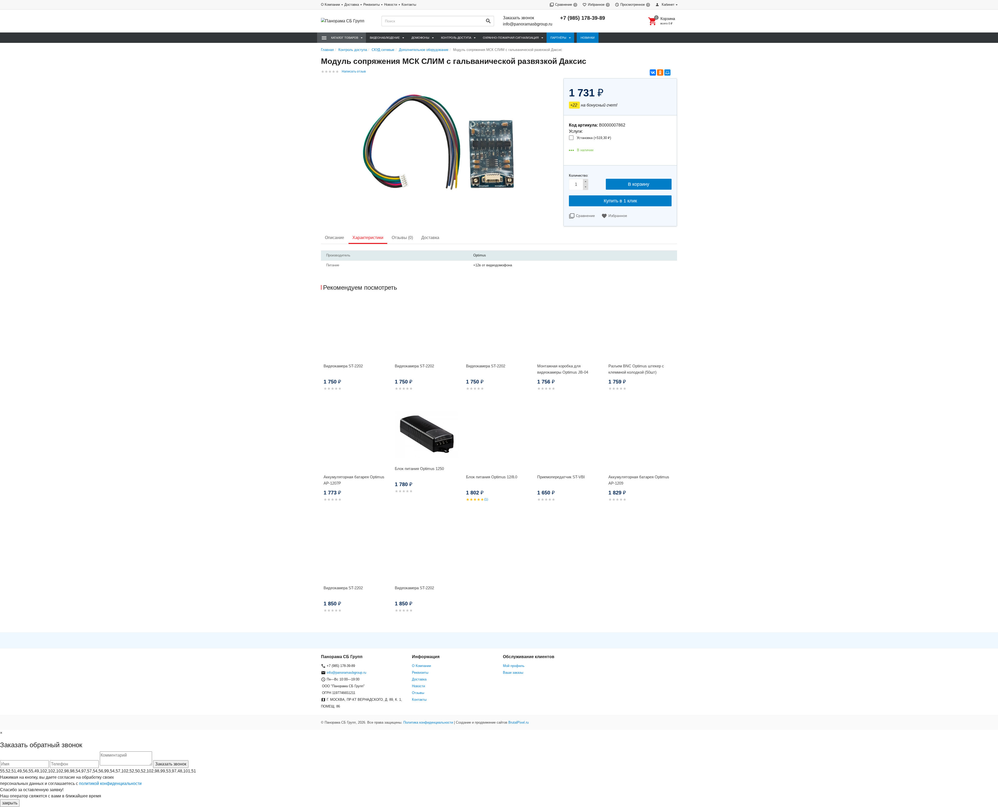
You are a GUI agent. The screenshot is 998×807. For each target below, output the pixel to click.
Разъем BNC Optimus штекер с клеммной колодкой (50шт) (636, 369)
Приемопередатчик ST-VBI (561, 477)
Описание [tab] (334, 237)
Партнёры (558, 37)
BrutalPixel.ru (518, 722)
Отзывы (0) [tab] (402, 237)
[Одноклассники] (660, 72)
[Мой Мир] (667, 72)
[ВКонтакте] (653, 72)
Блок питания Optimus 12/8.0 (491, 477)
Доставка (351, 4)
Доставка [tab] (430, 237)
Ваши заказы (513, 672)
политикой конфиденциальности (110, 783)
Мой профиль (513, 666)
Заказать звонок (518, 18)
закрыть (9, 803)
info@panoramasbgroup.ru (527, 24)
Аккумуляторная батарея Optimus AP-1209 (638, 480)
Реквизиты (371, 4)
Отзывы (418, 693)
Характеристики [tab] (367, 237)
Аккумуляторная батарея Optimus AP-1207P (354, 480)
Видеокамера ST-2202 (343, 366)
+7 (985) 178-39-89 (582, 18)
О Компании (330, 4)
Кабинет (667, 4)
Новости (390, 4)
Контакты (409, 4)
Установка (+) (594, 138)
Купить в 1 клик (620, 200)
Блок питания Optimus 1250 (419, 468)
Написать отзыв (354, 71)
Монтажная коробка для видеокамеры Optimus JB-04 (562, 369)
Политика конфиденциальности (428, 722)
